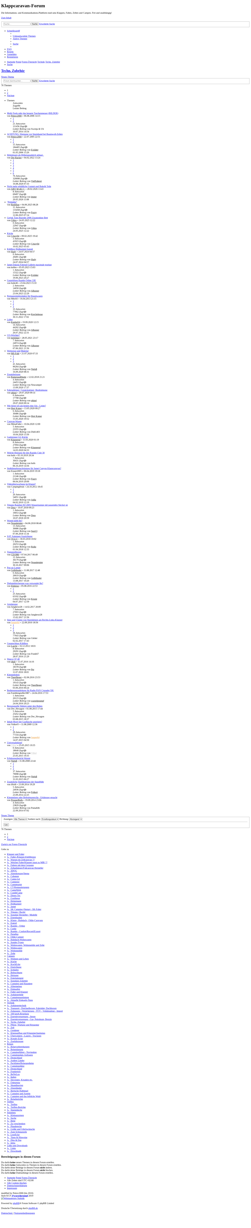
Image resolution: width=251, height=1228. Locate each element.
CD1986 (15, 554)
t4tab (13, 661)
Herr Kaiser (16, 408)
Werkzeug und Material (17, 351)
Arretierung (12, 604)
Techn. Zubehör (13, 71)
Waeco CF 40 (13, 659)
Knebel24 (15, 322)
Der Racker (16, 157)
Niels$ (34, 369)
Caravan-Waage (14, 421)
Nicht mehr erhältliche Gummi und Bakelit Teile (29, 186)
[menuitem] (24, 36)
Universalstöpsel (14, 742)
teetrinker (15, 338)
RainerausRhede (18, 377)
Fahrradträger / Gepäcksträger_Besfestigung (27, 390)
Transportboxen (14, 552)
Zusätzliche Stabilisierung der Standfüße (25, 782)
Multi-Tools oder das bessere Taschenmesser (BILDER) (32, 113)
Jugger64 (15, 622)
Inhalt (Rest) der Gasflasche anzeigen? (24, 721)
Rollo (33, 547)
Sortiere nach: (34, 819)
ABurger (35, 291)
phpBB (16, 1203)
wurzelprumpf (37, 701)
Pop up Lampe (13, 567)
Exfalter (34, 150)
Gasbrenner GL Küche (17, 437)
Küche (10, 233)
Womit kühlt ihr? (14, 520)
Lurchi (14, 646)
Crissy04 (15, 236)
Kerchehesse (37, 314)
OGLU (14, 539)
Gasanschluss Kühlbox (17, 643)
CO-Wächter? (13, 335)
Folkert (34, 792)
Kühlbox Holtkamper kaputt (20, 249)
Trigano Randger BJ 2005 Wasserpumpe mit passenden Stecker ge (37, 505)
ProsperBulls (17, 800)
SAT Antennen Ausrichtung (19, 536)
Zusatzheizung (13, 374)
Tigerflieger (16, 677)
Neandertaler (17, 523)
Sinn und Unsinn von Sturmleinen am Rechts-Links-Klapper (34, 620)
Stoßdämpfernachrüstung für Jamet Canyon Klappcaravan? (34, 468)
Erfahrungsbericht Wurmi (18, 758)
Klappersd (15, 439)
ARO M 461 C (18, 189)
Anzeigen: (8, 819)
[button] (10, 95)
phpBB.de (33, 1208)
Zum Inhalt (6, 18)
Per (32, 669)
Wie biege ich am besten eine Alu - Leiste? (26, 405)
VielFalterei (36, 181)
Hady (13, 251)
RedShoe (15, 204)
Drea (13, 507)
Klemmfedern (13, 674)
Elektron (15, 586)
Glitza (14, 220)
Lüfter (10, 319)
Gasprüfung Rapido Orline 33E (21, 280)
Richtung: (64, 819)
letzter (34, 197)
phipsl (14, 392)
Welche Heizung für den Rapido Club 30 (26, 453)
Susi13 (34, 531)
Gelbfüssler (16, 570)
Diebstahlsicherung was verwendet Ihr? (25, 583)
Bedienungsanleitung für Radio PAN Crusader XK (30, 690)
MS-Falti (15, 353)
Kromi (34, 599)
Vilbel (14, 745)
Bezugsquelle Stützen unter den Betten (24, 706)
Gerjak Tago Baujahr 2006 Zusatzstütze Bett (27, 217)
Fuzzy (34, 212)
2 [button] (7, 93)
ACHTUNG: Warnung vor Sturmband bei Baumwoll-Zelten (35, 134)
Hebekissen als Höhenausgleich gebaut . (25, 155)
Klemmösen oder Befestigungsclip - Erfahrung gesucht (32, 797)
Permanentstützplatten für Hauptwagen (25, 296)
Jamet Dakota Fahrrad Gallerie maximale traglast (29, 264)
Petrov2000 (16, 116)
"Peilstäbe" (12, 202)
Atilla (33, 500)
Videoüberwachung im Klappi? (21, 484)
